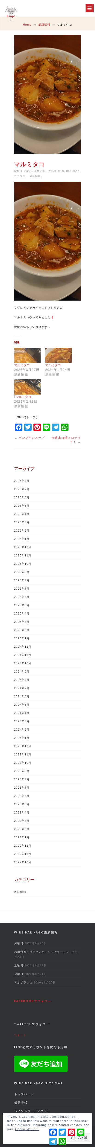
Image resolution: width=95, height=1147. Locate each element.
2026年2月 (22, 530)
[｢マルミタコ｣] (27, 387)
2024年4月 (22, 713)
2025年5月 (22, 605)
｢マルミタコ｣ (23, 397)
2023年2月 (22, 829)
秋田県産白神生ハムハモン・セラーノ (40, 952)
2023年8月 (22, 779)
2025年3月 (22, 621)
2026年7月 (22, 489)
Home (27, 24)
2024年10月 (23, 663)
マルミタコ (22, 365)
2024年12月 (23, 646)
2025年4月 (22, 613)
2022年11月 (23, 854)
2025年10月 (23, 563)
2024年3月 (22, 721)
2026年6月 (22, 497)
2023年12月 (23, 746)
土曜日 (19, 965)
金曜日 (19, 974)
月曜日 (19, 943)
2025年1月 (22, 638)
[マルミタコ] (27, 355)
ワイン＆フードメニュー (32, 1111)
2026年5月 (22, 505)
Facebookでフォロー (32, 1001)
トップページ (24, 1094)
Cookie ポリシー (27, 1129)
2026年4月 (22, 514)
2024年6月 (22, 696)
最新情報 (44, 24)
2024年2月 (22, 729)
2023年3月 (22, 820)
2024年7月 (22, 688)
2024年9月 (22, 671)
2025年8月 (22, 580)
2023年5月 (22, 804)
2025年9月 (22, 572)
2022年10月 (23, 862)
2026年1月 (22, 539)
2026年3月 (22, 522)
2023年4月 (22, 812)
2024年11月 (23, 655)
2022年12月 (23, 845)
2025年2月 (22, 630)
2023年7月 (22, 787)
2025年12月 (23, 547)
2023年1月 (22, 837)
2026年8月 (22, 481)
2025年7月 (22, 588)
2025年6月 (22, 597)
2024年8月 (22, 680)
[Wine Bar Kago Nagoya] (10, 22)
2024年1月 (22, 738)
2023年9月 (22, 771)
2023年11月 (23, 754)
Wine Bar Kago (68, 171)
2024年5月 (22, 704)
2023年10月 (23, 762)
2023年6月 (22, 796)
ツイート (20, 1035)
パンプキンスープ (31, 437)
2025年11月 (23, 555)
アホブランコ (23, 982)
